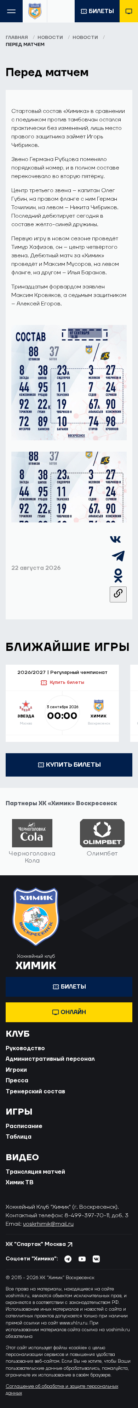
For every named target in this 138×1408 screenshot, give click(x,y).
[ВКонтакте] (115, 543)
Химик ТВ (20, 1182)
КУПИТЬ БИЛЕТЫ (73, 765)
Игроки (16, 1070)
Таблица (18, 1136)
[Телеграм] (118, 562)
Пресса (17, 1080)
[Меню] (11, 11)
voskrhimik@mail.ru (48, 1223)
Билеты (101, 11)
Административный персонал (50, 1059)
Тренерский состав (35, 1091)
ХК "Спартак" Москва (36, 1244)
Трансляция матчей (35, 1171)
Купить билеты (67, 682)
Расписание (24, 1126)
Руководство (25, 1048)
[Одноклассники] (118, 582)
